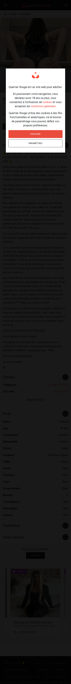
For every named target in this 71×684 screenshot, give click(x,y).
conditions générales (43, 106)
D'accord (35, 134)
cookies (47, 102)
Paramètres (35, 143)
